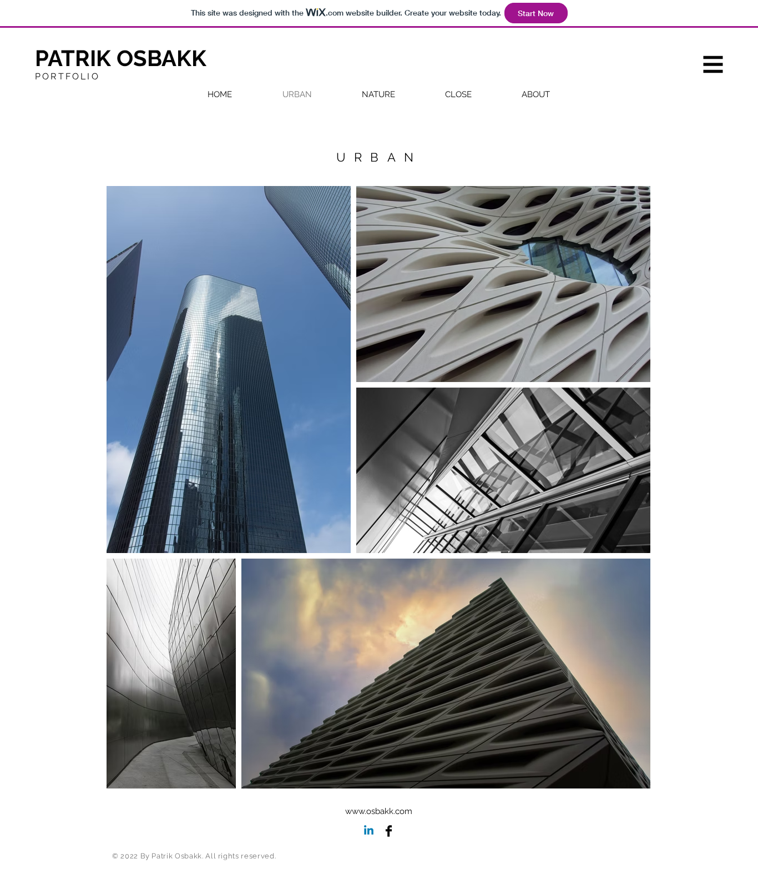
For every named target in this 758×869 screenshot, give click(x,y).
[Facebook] (389, 831)
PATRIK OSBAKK (120, 58)
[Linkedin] (369, 831)
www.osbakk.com (378, 811)
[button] (713, 65)
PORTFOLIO (67, 76)
